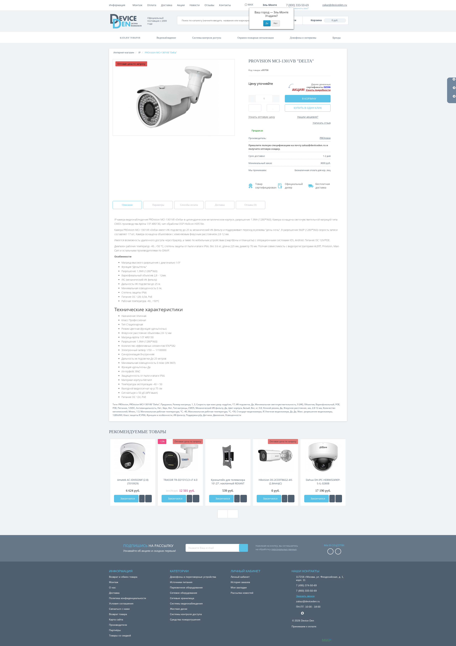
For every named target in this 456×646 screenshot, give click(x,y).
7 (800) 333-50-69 (297, 5)
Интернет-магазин (123, 52)
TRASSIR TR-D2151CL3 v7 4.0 (180, 480)
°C (181, 411)
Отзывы (209, 5)
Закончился (127, 498)
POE (337, 404)
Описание (127, 205)
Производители (118, 624)
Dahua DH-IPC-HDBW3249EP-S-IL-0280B (323, 481)
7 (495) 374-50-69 (306, 585)
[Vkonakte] (338, 551)
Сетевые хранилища (182, 598)
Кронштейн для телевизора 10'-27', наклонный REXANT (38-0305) (228, 481)
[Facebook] (330, 551)
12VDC (131, 408)
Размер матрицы (182, 404)
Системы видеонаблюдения (186, 603)
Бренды (337, 37)
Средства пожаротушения (185, 619)
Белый (246, 408)
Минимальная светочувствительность (275, 404)
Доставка (166, 5)
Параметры (158, 205)
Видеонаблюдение (166, 37)
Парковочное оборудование (186, 587)
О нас (112, 587)
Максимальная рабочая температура (207, 411)
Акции (181, 5)
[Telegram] (298, 613)
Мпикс (132, 411)
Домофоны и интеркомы (303, 37)
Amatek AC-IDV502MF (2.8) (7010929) (132, 481)
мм (309, 408)
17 (233, 404)
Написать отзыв (322, 122)
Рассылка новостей (242, 592)
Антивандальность (146, 408)
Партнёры (115, 630)
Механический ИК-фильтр (209, 408)
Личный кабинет (240, 576)
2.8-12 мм (317, 408)
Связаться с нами (119, 608)
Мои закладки (239, 587)
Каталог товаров (130, 38)
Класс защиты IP (131, 415)
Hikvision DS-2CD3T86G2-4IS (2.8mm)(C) (275, 481)
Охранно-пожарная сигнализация (255, 37)
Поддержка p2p (194, 415)
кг (257, 408)
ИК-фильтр (179, 415)
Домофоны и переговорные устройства (193, 576)
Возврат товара (118, 614)
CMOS (191, 408)
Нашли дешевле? (307, 117)
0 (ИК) (300, 404)
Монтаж (137, 5)
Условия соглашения (121, 603)
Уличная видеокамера (277, 411)
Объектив (309, 404)
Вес (253, 408)
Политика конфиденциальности (127, 598)
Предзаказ (166, 404)
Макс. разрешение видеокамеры (314, 411)
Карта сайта (116, 619)
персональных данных (284, 549)
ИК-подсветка (243, 404)
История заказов (240, 582)
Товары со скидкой (120, 635)
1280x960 (117, 415)
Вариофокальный (325, 404)
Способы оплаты (189, 205)
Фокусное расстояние (295, 408)
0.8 (260, 408)
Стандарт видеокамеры (249, 411)
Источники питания (181, 582)
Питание (122, 408)
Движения (218, 415)
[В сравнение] (148, 498)
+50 (234, 411)
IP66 (143, 415)
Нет (159, 408)
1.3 (137, 411)
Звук (164, 408)
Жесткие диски (178, 608)
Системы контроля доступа (206, 37)
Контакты (225, 5)
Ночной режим (271, 408)
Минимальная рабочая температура (160, 411)
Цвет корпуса (235, 408)
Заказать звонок (305, 596)
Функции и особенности (159, 415)
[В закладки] (142, 498)
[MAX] (304, 612)
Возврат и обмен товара (123, 576)
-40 (185, 411)
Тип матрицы (180, 408)
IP (263, 411)
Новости (195, 5)
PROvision (123, 404)
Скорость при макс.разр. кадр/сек (213, 404)
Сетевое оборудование (183, 592)
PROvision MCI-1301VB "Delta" (144, 404)
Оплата (151, 5)
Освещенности (233, 415)
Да (252, 404)
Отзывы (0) (251, 205)
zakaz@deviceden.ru (334, 5)
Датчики (207, 415)
